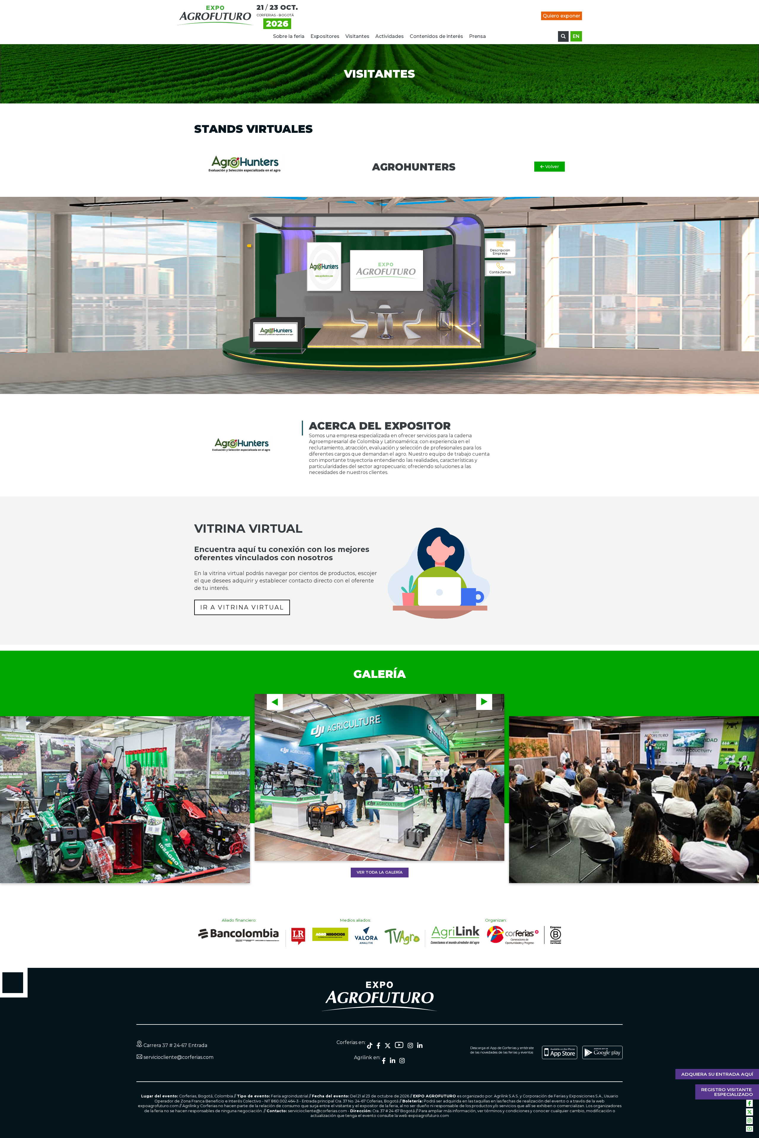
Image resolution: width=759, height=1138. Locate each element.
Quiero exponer (561, 16)
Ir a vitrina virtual (242, 607)
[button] (275, 702)
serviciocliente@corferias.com (178, 1057)
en (576, 36)
